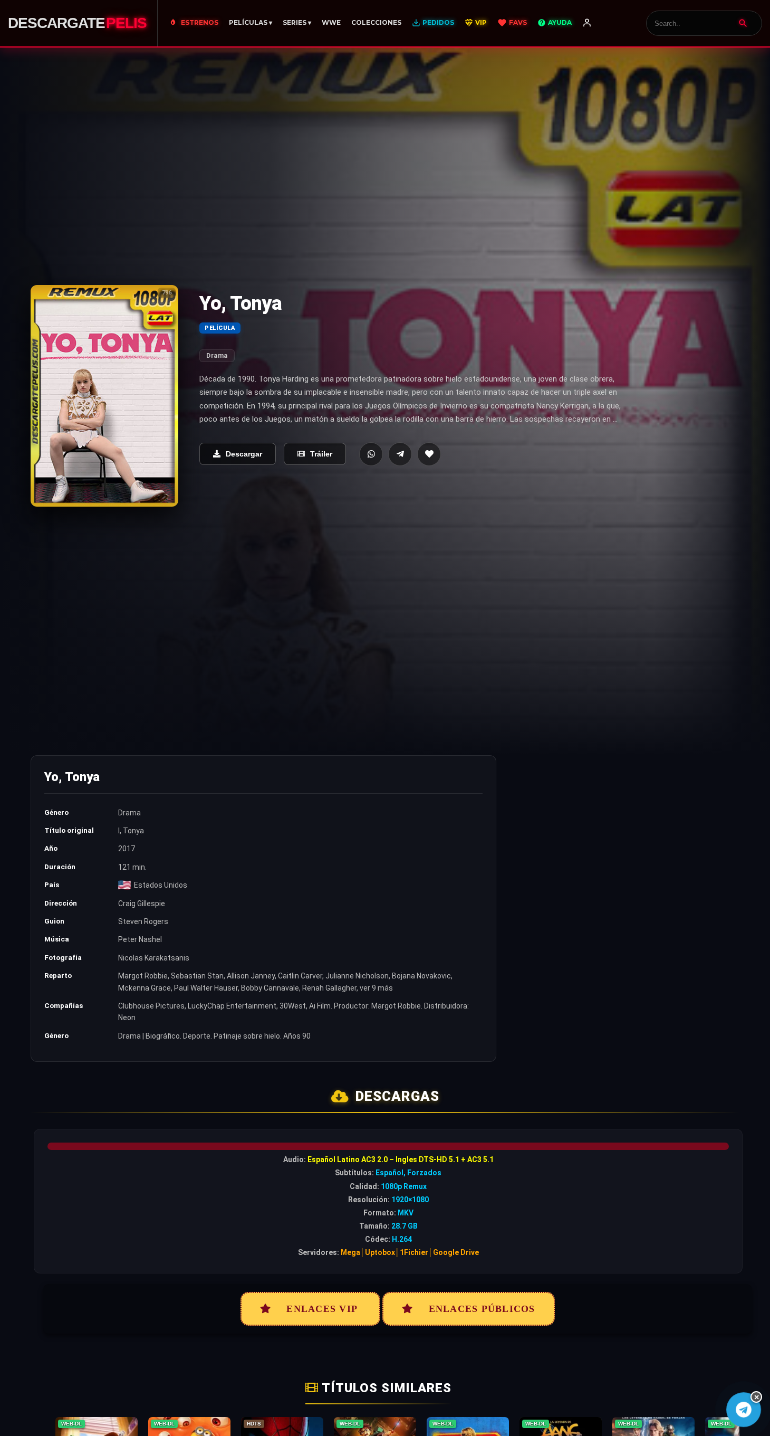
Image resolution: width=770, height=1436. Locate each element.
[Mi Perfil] (587, 23)
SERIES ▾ (297, 22)
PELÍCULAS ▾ (250, 22)
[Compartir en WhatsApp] (371, 454)
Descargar (244, 454)
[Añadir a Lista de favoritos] (429, 454)
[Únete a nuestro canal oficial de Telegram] (743, 1409)
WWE (331, 22)
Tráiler (321, 454)
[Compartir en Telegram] (400, 454)
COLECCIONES (376, 22)
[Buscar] (743, 23)
